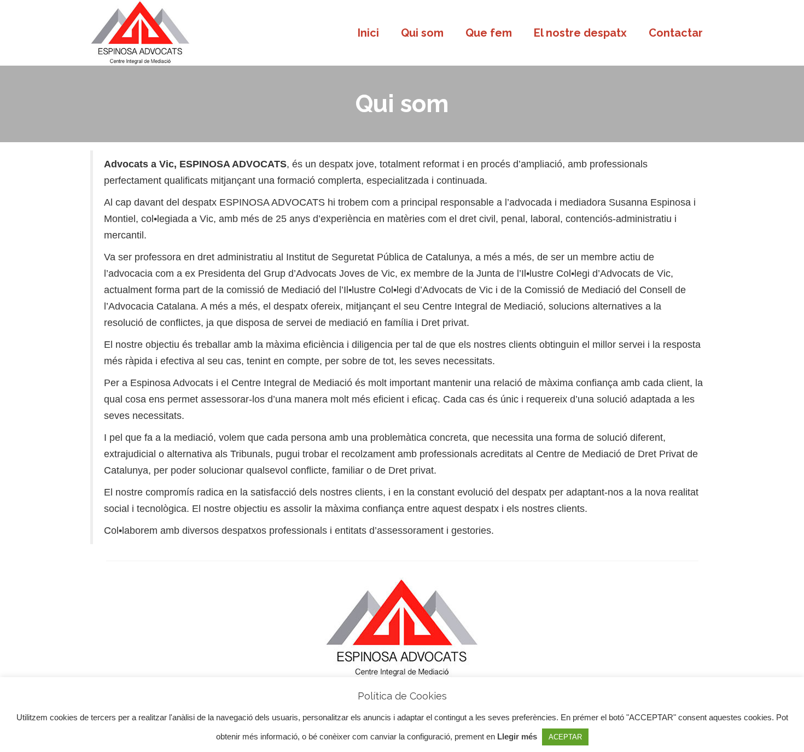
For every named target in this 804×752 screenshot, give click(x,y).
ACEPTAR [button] (565, 737)
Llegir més (517, 736)
